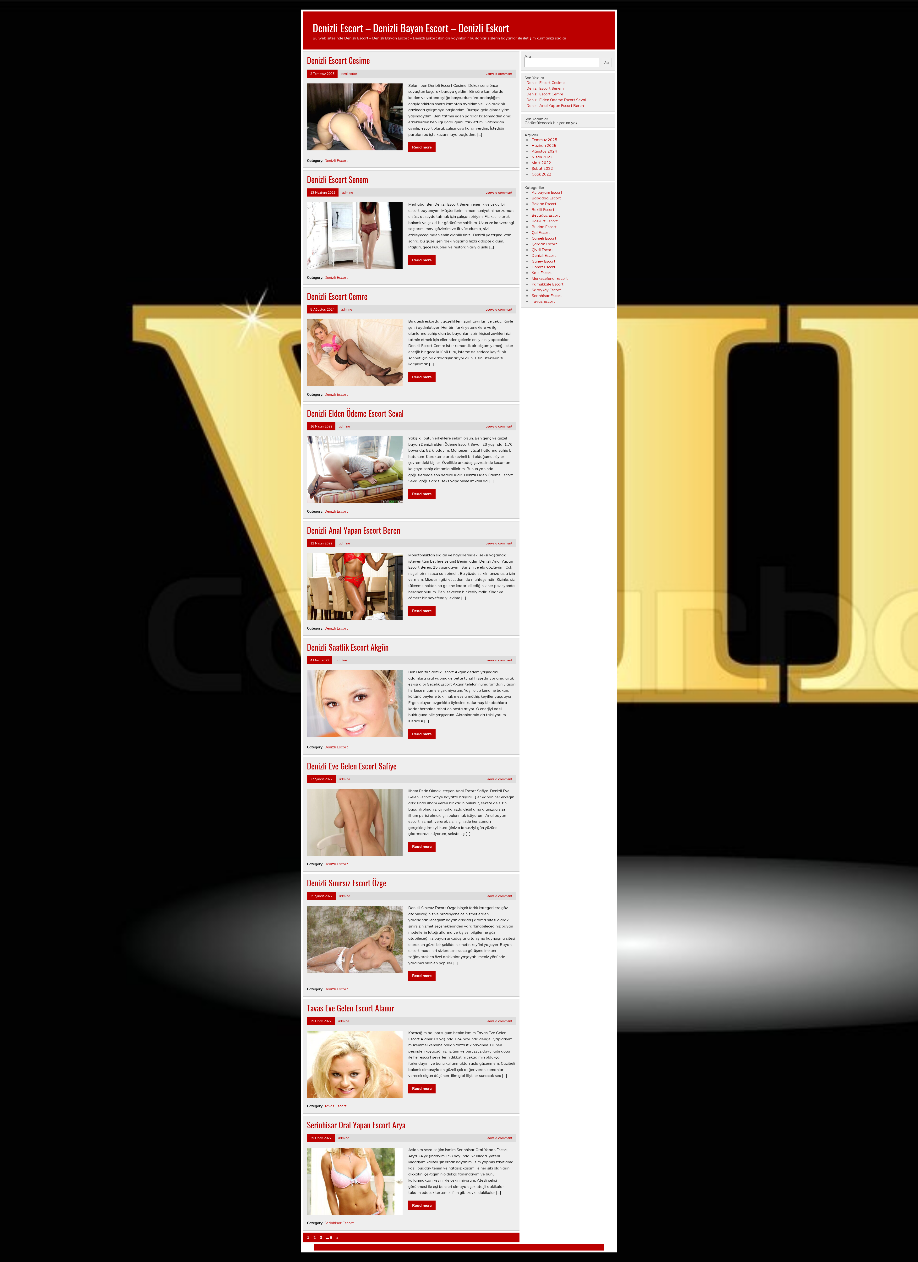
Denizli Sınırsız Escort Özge (346, 883)
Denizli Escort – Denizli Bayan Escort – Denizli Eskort (411, 27)
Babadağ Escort (546, 198)
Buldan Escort (544, 226)
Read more (422, 147)
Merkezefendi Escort (550, 278)
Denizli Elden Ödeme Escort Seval (355, 413)
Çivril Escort (542, 249)
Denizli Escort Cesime (338, 60)
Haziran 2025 (544, 145)
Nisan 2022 (542, 156)
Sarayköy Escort (546, 289)
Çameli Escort (544, 238)
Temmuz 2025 (544, 139)
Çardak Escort (544, 243)
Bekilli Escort (543, 209)
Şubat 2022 (542, 168)
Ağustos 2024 (544, 151)
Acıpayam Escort (547, 192)
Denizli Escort (336, 160)
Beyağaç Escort (546, 215)
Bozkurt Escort (545, 221)
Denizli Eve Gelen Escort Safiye (352, 766)
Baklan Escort (544, 203)
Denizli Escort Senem (337, 179)
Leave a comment (499, 73)
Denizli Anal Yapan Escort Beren (353, 530)
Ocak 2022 (541, 174)
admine (347, 192)
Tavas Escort (335, 1106)
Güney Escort (543, 261)
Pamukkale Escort (547, 284)
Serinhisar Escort (339, 1223)
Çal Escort (541, 232)
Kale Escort (542, 272)
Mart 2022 (541, 162)
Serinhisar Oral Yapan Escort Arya (356, 1125)
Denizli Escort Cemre (337, 296)
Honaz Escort (543, 266)
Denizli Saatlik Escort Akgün (348, 647)
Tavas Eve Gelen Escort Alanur (350, 1008)
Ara (528, 56)
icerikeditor (349, 73)
